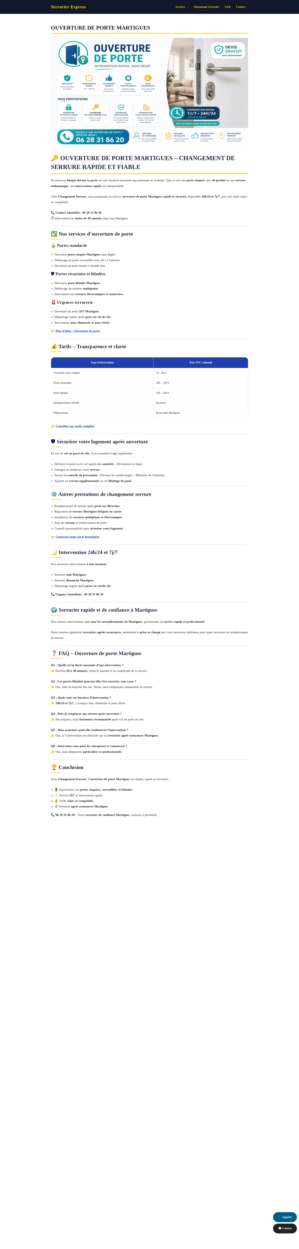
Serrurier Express (68, 6)
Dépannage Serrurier (206, 6)
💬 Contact (285, 1228)
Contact (240, 6)
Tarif (227, 6)
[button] (186, 7)
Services (180, 6)
